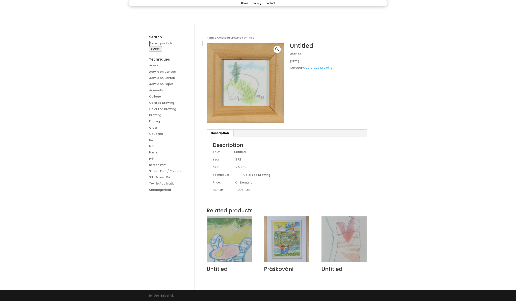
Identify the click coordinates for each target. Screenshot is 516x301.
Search (155, 49)
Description (220, 133)
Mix (151, 146)
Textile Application (162, 183)
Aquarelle (156, 90)
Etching (154, 121)
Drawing (155, 115)
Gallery (257, 3)
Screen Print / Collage (165, 171)
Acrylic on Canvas (162, 72)
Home (244, 3)
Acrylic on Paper (161, 84)
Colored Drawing (161, 103)
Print (152, 159)
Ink (151, 140)
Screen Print (157, 165)
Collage (155, 96)
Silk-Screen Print (161, 177)
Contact (270, 3)
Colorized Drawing (229, 38)
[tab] (220, 133)
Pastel (153, 152)
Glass (153, 128)
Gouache (156, 134)
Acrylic (154, 65)
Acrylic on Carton (162, 78)
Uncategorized (160, 190)
